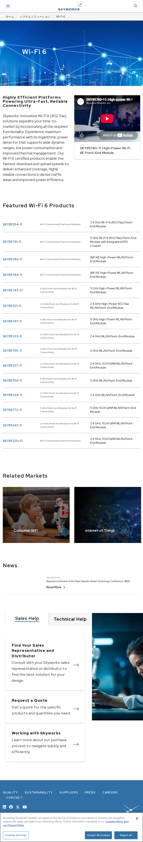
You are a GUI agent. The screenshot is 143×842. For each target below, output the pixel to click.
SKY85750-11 (12, 381)
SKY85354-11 (12, 224)
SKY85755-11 (12, 351)
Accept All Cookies (98, 835)
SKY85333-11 (12, 336)
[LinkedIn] (4, 806)
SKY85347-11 (12, 425)
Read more (55, 587)
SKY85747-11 (12, 321)
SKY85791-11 (12, 242)
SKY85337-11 (12, 366)
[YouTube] (25, 806)
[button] (135, 6)
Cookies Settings (16, 835)
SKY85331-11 (12, 306)
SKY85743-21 (13, 290)
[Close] (137, 818)
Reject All (126, 835)
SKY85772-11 (12, 410)
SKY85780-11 (12, 259)
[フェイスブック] (11, 806)
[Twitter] (18, 806)
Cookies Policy (114, 821)
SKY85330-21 (13, 441)
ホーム (10, 16)
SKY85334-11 (12, 395)
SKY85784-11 (12, 275)
